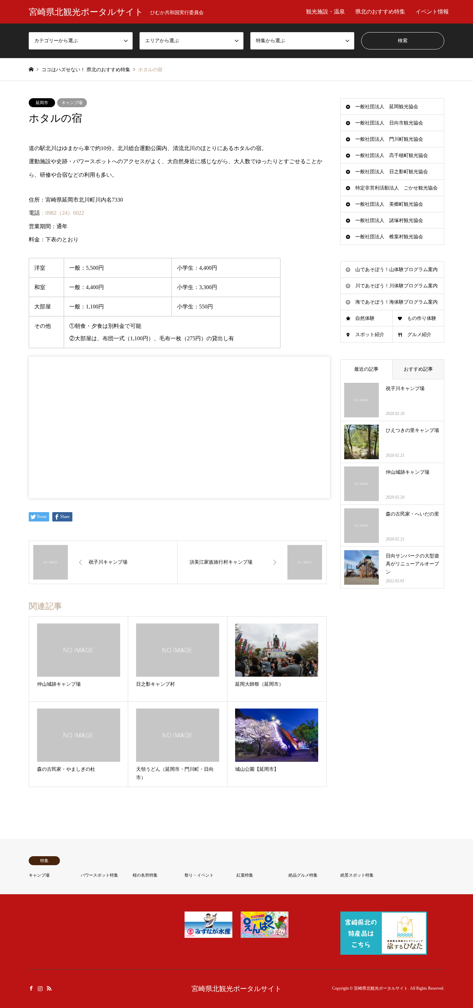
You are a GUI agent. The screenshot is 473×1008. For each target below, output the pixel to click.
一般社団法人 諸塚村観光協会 (389, 220)
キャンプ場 (72, 102)
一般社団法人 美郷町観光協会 (389, 204)
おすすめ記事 (418, 369)
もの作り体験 (421, 318)
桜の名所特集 (145, 875)
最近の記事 (366, 369)
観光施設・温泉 (325, 12)
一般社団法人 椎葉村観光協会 (389, 236)
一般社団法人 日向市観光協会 (389, 123)
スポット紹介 (369, 334)
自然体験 (365, 318)
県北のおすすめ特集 (380, 12)
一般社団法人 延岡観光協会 (386, 106)
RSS (49, 988)
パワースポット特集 (99, 875)
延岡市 (42, 102)
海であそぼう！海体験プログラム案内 (396, 302)
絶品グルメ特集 (303, 875)
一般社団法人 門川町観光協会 (389, 139)
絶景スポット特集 (357, 875)
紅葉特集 (245, 875)
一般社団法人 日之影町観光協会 (391, 171)
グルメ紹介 (419, 334)
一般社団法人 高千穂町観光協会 (391, 155)
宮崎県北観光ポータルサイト (236, 988)
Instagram (40, 988)
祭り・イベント (199, 875)
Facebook (31, 988)
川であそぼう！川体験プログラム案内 (396, 285)
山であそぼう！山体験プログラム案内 (396, 269)
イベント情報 (432, 12)
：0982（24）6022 (62, 213)
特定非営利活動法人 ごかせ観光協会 (396, 188)
